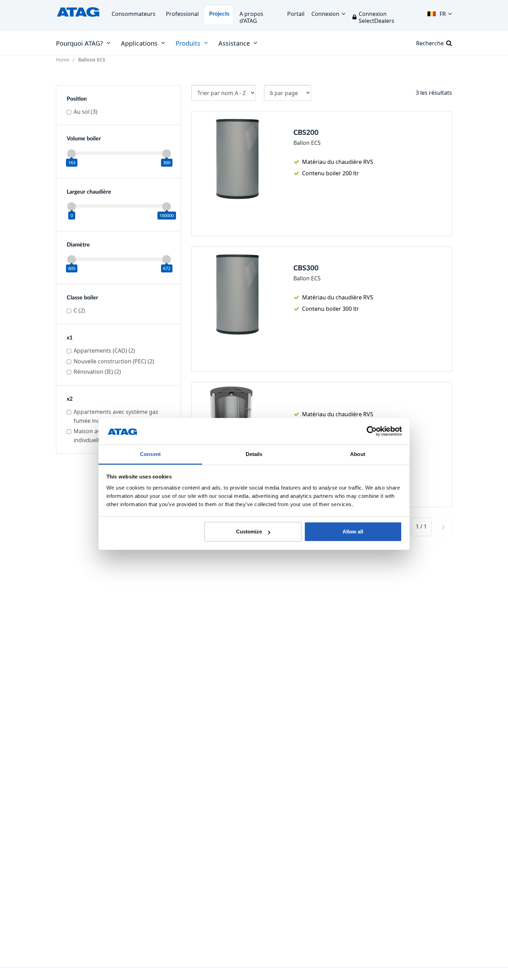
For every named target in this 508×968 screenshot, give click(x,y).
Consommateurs (134, 14)
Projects (219, 14)
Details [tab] (254, 454)
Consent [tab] (150, 454)
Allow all (352, 531)
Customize (249, 531)
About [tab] (357, 454)
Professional (182, 14)
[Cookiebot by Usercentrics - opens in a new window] (371, 431)
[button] (439, 12)
